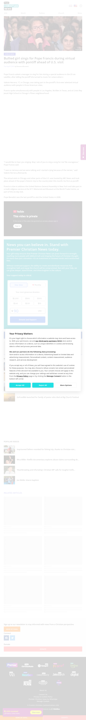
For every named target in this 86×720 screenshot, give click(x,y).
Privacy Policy (22, 376)
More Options (66, 385)
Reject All (43, 385)
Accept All (20, 385)
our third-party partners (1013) (48, 341)
